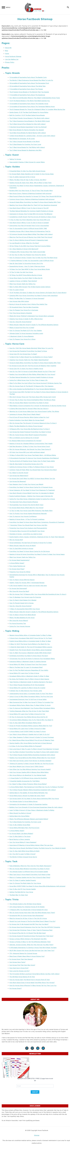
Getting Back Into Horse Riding (19, 816)
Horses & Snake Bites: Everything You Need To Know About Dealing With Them (35, 202)
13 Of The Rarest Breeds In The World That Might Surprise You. (29, 101)
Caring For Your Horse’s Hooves (19, 626)
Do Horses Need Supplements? (19, 560)
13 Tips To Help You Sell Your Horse (21, 272)
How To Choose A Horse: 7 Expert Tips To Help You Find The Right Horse (33, 257)
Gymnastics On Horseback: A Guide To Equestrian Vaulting (28, 804)
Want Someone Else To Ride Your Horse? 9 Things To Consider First (31, 702)
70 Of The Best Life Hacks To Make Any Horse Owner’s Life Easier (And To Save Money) (37, 292)
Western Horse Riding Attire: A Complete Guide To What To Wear (30, 635)
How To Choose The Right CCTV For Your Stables (25, 330)
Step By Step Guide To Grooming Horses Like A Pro (26, 263)
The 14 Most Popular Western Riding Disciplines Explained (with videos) (32, 790)
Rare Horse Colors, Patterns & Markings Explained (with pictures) (30, 193)
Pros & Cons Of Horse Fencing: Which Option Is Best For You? (29, 417)
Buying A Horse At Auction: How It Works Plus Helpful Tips (28, 304)
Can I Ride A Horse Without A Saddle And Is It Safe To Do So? (29, 734)
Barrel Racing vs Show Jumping (19, 839)
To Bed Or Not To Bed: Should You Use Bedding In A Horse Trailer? (31, 357)
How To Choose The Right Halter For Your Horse (25, 883)
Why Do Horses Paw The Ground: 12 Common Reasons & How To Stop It (33, 423)
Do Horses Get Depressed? (18, 588)
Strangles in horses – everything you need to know (25, 534)
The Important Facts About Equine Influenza (23, 502)
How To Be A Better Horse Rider (19, 825)
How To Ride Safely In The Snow (19, 836)
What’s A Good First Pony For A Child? (21, 327)
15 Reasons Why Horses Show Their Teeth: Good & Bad (27, 252)
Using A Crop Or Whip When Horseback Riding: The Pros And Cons (31, 696)
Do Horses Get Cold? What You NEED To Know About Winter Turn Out (32, 478)
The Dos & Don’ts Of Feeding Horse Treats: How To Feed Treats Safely (32, 461)
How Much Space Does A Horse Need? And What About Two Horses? (32, 982)
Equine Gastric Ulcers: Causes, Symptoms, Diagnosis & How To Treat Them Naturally (36, 537)
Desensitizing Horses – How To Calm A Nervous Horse (27, 266)
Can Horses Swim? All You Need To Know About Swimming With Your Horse (34, 798)
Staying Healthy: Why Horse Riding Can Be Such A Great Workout (30, 743)
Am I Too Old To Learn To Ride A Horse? (22, 854)
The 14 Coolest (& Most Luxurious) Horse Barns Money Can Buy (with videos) (34, 974)
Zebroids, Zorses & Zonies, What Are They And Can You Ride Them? (31, 945)
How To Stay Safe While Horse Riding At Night (24, 851)
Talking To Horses (15, 159)
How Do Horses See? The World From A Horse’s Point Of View (29, 979)
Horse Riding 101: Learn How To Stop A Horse (24, 673)
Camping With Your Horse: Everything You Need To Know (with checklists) (33, 295)
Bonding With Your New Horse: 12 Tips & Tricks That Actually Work (31, 190)
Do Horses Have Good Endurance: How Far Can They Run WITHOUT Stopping (34, 927)
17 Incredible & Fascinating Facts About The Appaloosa (27, 95)
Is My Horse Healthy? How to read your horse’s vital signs (28, 585)
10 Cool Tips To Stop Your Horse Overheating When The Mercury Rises (32, 400)
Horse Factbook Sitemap (13, 56)
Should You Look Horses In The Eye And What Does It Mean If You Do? (32, 921)
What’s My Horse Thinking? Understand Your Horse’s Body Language (31, 316)
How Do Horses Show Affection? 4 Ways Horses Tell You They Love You (32, 985)
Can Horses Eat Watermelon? (18, 475)
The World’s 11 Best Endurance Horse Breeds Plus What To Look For (31, 80)
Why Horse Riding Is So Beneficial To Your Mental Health (27, 775)
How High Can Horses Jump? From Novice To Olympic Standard (30, 760)
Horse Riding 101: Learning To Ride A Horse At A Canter (27, 688)
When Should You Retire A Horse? (20, 813)
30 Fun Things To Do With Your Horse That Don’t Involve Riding (29, 246)
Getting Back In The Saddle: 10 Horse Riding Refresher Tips (28, 793)
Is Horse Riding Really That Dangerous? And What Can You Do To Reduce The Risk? (36, 787)
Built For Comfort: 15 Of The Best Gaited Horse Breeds (27, 115)
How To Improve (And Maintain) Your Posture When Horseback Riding (32, 708)
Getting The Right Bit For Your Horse (21, 892)
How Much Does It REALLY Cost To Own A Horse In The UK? (29, 208)
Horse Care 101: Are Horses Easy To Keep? (23, 354)
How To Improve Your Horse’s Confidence (23, 516)
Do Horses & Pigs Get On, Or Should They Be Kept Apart (27, 933)
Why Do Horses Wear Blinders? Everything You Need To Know (29, 869)
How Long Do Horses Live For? (19, 971)
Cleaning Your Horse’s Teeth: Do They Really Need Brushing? (29, 360)
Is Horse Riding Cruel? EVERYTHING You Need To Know (27, 731)
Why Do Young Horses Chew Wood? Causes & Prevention (28, 435)
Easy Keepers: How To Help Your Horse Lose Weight (26, 484)
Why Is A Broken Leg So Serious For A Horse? (24, 438)
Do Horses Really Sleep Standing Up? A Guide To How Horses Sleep (31, 174)
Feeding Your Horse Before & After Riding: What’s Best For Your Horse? (32, 374)
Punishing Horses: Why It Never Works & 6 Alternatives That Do (29, 231)
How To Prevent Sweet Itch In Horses (21, 603)
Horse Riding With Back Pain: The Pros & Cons (24, 828)
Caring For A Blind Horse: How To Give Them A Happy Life (28, 380)
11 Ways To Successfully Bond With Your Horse (24, 609)
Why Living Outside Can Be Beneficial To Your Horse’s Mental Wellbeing (32, 389)
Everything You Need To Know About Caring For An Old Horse (29, 551)
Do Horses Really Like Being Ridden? (21, 833)
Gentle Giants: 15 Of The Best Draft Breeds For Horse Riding (28, 112)
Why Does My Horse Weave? (18, 620)
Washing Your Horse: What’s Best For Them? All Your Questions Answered (33, 205)
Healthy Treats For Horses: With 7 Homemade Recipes (26, 582)
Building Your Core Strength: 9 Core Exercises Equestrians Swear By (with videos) (36, 807)
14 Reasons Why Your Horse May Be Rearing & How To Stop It (29, 429)
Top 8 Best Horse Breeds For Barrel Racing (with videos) (27, 133)
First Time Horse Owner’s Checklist (20, 313)
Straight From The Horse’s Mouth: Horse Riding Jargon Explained (30, 650)
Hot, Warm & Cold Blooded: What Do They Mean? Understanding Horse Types (34, 98)
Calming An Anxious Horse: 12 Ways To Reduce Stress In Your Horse (31, 467)
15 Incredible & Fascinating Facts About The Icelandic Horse (28, 103)
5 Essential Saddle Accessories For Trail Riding (24, 781)
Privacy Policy (9, 62)
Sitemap (36, 1135)
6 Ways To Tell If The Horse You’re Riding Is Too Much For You (29, 644)
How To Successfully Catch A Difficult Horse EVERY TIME (28, 228)
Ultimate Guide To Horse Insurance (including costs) (26, 333)
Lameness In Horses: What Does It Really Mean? (24, 414)
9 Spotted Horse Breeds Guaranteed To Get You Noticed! (28, 127)
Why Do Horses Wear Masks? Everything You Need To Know (28, 403)
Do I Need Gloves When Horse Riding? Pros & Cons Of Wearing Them (31, 740)
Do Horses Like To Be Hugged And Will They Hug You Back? (28, 924)
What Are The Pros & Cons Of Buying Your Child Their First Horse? (30, 237)
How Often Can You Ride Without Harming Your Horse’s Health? (30, 769)
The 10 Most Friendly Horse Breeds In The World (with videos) (29, 118)
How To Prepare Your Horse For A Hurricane (23, 310)
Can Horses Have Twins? (17, 962)
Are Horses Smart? (15, 988)
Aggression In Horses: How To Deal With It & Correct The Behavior (30, 214)
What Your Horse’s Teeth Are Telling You (22, 284)
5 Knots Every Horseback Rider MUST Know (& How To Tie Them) (30, 638)
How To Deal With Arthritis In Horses (21, 548)
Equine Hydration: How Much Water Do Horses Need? (26, 420)
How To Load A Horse (16, 290)
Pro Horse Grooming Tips (17, 623)
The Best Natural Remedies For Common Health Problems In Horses (31, 211)
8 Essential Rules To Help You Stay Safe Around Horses (27, 171)
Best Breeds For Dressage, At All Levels (22, 138)
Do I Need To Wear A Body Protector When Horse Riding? (28, 784)
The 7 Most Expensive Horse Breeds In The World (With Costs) (29, 121)
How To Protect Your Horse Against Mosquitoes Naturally (28, 513)
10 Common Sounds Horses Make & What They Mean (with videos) (31, 234)
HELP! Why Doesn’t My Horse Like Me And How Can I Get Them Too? (31, 950)
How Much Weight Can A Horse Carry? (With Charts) (26, 766)
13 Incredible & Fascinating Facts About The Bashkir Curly (28, 77)
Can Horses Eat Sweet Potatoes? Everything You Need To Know (30, 432)
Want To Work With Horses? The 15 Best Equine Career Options (29, 287)
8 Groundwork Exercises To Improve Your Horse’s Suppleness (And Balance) (34, 458)
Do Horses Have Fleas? (16, 569)
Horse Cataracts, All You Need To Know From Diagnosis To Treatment (32, 490)
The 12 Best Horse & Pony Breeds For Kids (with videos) (27, 124)
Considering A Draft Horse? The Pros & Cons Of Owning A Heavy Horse (32, 217)
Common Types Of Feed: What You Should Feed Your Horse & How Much (33, 470)
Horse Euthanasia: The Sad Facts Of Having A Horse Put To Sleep (30, 543)
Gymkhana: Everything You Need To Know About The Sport (28, 656)
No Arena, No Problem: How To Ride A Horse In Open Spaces (29, 679)
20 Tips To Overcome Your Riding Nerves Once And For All (28, 717)
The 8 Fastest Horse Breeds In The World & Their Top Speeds (29, 92)
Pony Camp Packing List (17, 566)
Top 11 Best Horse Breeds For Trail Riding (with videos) (27, 147)
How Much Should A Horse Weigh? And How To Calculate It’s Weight (31, 493)
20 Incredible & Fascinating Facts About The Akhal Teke (27, 86)
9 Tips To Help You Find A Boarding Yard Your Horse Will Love (29, 220)
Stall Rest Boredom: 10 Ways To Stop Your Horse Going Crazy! (29, 446)
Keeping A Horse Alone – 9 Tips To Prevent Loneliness (26, 519)
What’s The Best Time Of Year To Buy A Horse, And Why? (27, 180)
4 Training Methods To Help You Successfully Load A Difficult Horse (31, 260)
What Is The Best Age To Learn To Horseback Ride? (26, 667)
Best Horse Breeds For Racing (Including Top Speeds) (26, 130)
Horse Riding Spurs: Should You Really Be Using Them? (27, 795)
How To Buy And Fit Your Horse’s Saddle (22, 889)
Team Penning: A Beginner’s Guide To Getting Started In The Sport (30, 682)
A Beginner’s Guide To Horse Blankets (21, 336)
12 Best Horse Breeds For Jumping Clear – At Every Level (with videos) (32, 136)
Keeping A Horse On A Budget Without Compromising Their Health (30, 443)
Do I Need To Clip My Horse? (18, 473)
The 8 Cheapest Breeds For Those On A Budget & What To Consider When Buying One (37, 109)
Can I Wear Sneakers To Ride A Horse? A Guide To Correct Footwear (31, 737)
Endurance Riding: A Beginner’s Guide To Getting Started (27, 661)
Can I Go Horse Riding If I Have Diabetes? (22, 842)
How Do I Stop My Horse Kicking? (20, 322)
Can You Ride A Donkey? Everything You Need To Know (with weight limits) (33, 752)
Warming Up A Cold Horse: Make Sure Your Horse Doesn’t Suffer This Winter (34, 411)
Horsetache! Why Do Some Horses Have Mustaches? (26, 915)
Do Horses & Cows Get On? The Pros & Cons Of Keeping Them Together (32, 366)
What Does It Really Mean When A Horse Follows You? (26, 956)
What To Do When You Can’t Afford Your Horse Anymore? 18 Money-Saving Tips (35, 383)
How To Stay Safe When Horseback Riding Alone (25, 723)
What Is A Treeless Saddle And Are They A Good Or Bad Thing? (29, 877)
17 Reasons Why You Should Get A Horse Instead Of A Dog (28, 910)
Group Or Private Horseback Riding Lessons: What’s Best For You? (30, 725)
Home (7, 53)
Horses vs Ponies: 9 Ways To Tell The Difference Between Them (30, 942)
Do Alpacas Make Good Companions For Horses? (25, 440)
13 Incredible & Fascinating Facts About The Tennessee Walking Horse (32, 106)
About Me (8, 48)
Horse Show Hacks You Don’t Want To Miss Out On (25, 278)
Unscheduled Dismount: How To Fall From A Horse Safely (28, 699)
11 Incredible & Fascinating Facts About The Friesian (26, 89)
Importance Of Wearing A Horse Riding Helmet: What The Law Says (31, 845)
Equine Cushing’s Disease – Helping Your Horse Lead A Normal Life (31, 496)
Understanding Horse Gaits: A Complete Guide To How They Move (31, 693)
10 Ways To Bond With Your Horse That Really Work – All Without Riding (32, 455)
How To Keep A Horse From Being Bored (22, 615)
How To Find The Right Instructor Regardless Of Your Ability (28, 670)
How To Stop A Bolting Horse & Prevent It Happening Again (28, 240)
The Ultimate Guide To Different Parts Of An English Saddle (28, 871)
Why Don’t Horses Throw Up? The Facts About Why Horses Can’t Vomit (32, 397)
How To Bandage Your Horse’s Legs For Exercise (25, 597)
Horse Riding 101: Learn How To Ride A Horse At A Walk (27, 728)
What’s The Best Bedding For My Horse (21, 617)
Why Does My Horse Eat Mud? (19, 591)
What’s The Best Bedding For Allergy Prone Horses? (26, 426)
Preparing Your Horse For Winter (19, 572)
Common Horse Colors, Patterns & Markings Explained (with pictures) (32, 199)
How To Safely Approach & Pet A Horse (22, 177)
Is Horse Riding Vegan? (16, 563)
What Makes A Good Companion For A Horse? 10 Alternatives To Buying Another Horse (37, 405)
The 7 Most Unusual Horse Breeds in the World (24, 141)
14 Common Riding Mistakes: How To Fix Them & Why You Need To (31, 720)
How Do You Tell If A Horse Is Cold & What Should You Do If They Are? (32, 371)
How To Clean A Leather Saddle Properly (22, 880)
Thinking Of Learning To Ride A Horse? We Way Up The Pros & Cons (31, 763)
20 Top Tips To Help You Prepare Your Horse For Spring (27, 255)
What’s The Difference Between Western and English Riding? (28, 819)
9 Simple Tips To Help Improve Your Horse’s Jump (25, 691)
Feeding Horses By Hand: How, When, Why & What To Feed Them (30, 183)
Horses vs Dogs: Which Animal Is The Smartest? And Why (28, 939)
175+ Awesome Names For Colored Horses (23, 953)
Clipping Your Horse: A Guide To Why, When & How (26, 319)
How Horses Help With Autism (19, 301)
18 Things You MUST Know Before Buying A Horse (25, 275)
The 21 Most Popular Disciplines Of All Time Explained (26, 685)
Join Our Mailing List (11, 59)
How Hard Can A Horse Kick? (19, 968)
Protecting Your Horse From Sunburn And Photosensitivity (28, 528)
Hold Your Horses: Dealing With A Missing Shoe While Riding (28, 772)
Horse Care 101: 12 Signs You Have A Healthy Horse (26, 368)
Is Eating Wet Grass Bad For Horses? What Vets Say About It (28, 408)
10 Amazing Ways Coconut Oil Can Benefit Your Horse (26, 531)
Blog (6, 50)
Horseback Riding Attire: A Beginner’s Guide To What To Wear (29, 676)
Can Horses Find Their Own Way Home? (22, 965)
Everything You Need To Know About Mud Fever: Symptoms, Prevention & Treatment (36, 522)
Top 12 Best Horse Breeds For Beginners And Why (25, 150)
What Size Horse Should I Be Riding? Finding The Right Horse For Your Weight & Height (37, 848)
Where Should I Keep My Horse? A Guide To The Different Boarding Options (33, 325)
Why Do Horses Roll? (16, 540)
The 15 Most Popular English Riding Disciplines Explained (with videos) (32, 755)
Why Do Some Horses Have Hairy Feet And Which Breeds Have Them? (32, 912)
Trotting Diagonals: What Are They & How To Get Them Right (29, 711)
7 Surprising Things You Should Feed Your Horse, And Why (28, 525)
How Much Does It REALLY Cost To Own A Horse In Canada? (29, 222)
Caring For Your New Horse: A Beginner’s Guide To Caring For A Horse (32, 499)
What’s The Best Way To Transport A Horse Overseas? (26, 298)
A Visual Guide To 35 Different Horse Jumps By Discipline (28, 778)
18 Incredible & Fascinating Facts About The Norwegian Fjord (29, 83)
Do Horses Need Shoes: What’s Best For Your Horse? (26, 508)
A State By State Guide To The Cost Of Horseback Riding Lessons (30, 647)
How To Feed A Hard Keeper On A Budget (22, 600)
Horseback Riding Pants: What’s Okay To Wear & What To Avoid (29, 705)
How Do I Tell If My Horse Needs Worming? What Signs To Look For (31, 348)
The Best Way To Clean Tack (18, 895)
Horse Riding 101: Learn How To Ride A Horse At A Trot (27, 714)
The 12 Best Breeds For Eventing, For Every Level (25, 144)
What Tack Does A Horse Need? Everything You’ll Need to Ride (29, 874)
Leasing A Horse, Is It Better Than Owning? (23, 281)
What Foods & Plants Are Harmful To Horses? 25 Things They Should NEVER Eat (35, 196)
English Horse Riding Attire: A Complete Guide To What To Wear (30, 641)
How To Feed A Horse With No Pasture (21, 580)
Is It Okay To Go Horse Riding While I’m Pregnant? (25, 746)
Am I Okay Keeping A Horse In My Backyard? (23, 249)
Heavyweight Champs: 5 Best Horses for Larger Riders (27, 162)
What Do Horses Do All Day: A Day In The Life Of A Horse (28, 918)
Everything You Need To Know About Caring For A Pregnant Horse (31, 487)
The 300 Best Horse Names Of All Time (22, 977)
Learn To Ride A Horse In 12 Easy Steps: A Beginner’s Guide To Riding (31, 810)
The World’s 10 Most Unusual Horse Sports (23, 857)
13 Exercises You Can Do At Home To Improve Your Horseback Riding (32, 658)
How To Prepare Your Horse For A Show (22, 339)
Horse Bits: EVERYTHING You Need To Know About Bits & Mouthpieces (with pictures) (37, 886)
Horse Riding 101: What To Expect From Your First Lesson (28, 664)
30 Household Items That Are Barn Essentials (23, 307)
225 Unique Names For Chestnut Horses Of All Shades (27, 907)
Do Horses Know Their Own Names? (21, 959)
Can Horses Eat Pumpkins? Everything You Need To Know (28, 351)
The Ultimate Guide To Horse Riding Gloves (23, 801)
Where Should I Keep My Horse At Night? (22, 545)
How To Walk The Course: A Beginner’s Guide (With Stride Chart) (30, 653)
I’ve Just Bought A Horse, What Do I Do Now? (24, 243)
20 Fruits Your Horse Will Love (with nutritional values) (27, 452)
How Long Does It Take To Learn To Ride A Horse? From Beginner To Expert (34, 749)
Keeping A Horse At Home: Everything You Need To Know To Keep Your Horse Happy (37, 554)
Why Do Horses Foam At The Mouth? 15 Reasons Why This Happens (31, 386)
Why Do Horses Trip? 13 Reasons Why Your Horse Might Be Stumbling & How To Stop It (37, 594)
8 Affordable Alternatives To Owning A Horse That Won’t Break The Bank (33, 947)
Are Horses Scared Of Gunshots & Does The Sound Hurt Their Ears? (31, 936)
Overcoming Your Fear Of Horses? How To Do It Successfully (29, 225)
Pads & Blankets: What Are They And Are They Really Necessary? (30, 866)
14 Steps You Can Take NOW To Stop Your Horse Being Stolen (29, 269)
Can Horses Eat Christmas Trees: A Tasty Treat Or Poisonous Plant (30, 930)
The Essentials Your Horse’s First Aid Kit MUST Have (26, 505)
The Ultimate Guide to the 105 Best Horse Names (25, 904)
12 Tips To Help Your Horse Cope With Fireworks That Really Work (31, 510)
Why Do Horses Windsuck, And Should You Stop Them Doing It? (30, 449)
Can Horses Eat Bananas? (17, 481)
